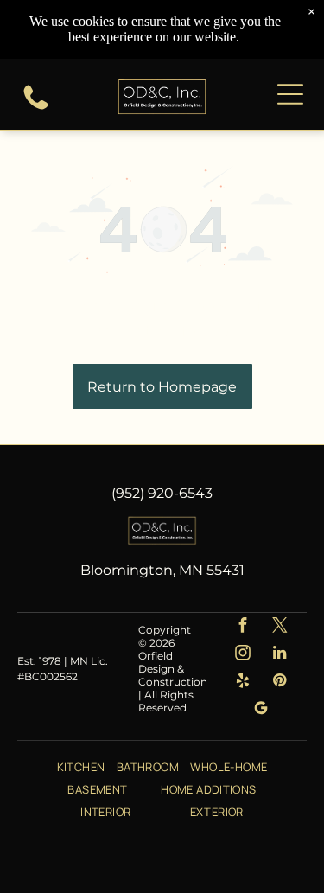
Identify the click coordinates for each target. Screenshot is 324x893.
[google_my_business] (261, 710)
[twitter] (279, 627)
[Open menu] (290, 94)
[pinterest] (279, 683)
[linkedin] (279, 655)
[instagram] (242, 655)
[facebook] (242, 627)
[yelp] (242, 683)
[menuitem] (81, 766)
